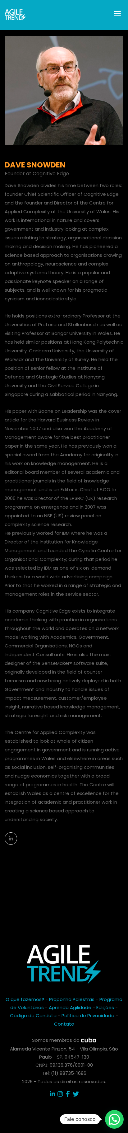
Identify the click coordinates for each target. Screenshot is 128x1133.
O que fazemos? (25, 999)
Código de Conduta (33, 1015)
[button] (114, 1119)
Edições (105, 1007)
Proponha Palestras (71, 999)
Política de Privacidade (88, 1015)
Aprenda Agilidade (70, 1007)
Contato (64, 1024)
